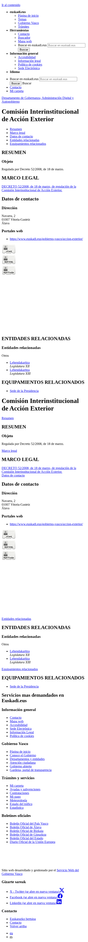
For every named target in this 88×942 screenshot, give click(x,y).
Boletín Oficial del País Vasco (29, 823)
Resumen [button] (16, 129)
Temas (22, 19)
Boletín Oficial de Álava (25, 827)
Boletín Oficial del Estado (26, 838)
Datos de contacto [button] (21, 136)
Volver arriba (18, 926)
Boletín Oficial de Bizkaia (26, 831)
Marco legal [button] (17, 132)
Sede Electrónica (29, 68)
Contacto (24, 34)
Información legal (29, 61)
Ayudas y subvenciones (25, 789)
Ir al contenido (11, 5)
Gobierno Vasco (28, 23)
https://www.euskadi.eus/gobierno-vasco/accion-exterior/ (46, 239)
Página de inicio (28, 15)
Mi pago (15, 796)
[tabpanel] (44, 160)
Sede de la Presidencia (24, 391)
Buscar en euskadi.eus (32, 45)
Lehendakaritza (20, 362)
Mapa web (25, 41)
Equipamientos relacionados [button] (28, 143)
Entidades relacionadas (16, 619)
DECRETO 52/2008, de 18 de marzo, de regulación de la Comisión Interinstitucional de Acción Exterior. (39, 188)
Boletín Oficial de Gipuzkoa (28, 834)
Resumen (8, 418)
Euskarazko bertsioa (23, 919)
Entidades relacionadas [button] (24, 140)
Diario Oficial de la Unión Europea (32, 842)
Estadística (17, 807)
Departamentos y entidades (27, 759)
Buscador (24, 37)
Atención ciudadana (23, 762)
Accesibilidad (27, 57)
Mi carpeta (17, 91)
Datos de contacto (13, 475)
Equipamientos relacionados (20, 669)
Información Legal (22, 732)
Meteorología (18, 800)
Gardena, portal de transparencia (31, 770)
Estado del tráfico (21, 804)
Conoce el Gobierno (23, 755)
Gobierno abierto (21, 766)
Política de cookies (30, 64)
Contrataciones (19, 793)
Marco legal (9, 450)
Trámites (23, 26)
